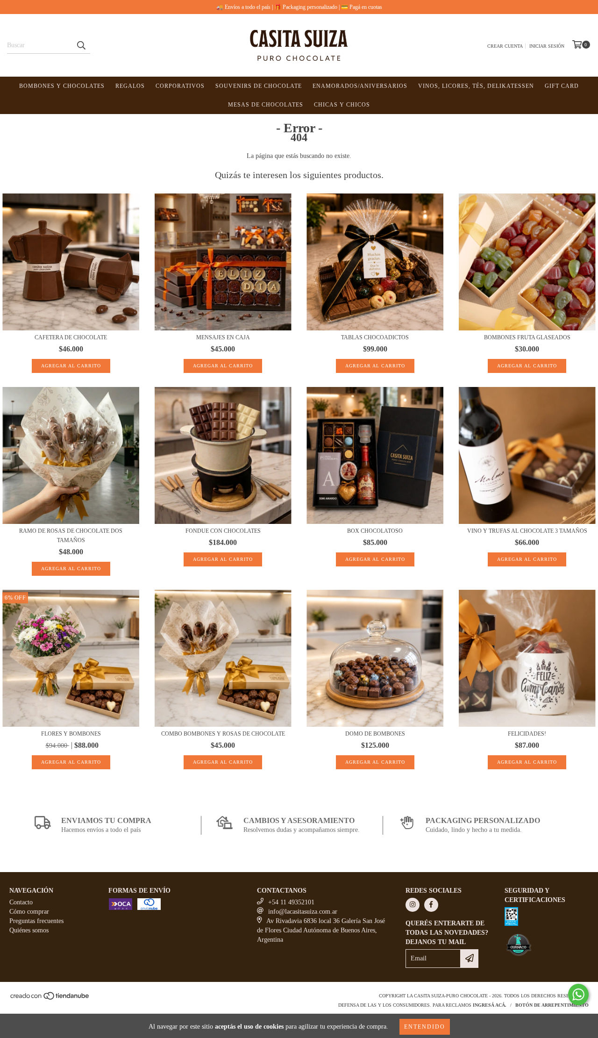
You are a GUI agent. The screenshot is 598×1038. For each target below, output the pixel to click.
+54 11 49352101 (291, 902)
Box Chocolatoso (375, 531)
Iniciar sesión (546, 46)
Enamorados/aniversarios (360, 86)
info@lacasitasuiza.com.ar (302, 911)
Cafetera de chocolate (71, 337)
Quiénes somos (29, 930)
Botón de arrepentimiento (552, 1005)
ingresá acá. (489, 1005)
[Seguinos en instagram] (413, 905)
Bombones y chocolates (62, 86)
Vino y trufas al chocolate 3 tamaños (527, 531)
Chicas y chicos (342, 104)
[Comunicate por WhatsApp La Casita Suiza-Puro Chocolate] (578, 994)
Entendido (424, 1027)
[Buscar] (80, 45)
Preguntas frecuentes (36, 920)
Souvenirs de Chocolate (258, 86)
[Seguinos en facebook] (431, 905)
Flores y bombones (71, 733)
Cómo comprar (29, 911)
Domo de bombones (375, 733)
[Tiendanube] (50, 999)
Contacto (21, 902)
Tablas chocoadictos (375, 337)
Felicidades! (527, 733)
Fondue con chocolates (223, 531)
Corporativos (180, 86)
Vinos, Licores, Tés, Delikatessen (476, 86)
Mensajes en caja (223, 337)
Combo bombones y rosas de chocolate (223, 733)
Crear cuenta (505, 46)
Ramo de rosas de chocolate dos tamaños (70, 536)
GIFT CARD (562, 86)
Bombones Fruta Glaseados (527, 337)
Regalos (130, 86)
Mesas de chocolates (265, 104)
